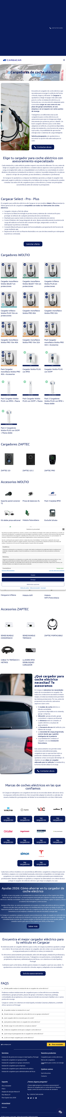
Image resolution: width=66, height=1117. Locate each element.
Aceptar (33, 575)
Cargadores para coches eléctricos (51, 1057)
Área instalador (6, 1086)
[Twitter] (31, 1098)
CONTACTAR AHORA (57, 28)
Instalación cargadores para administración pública (17, 1068)
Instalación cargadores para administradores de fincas (18, 1071)
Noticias (4, 1107)
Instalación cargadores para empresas (13, 1066)
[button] (63, 529)
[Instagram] (33, 1098)
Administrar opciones (33, 584)
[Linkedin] (36, 1098)
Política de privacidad (35, 588)
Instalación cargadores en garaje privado (14, 1060)
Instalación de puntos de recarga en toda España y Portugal (20, 1057)
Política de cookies (24, 588)
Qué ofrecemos (46, 1073)
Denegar (33, 579)
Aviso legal (43, 588)
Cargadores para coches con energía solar (52, 1063)
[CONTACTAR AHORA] (50, 28)
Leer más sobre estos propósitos (56, 570)
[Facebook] (28, 1098)
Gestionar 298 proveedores (8, 570)
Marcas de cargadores (48, 1060)
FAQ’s (3, 1089)
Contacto (44, 1076)
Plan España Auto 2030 (9, 1097)
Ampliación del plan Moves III (11, 1092)
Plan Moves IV (6, 1095)
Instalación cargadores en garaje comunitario (16, 1063)
